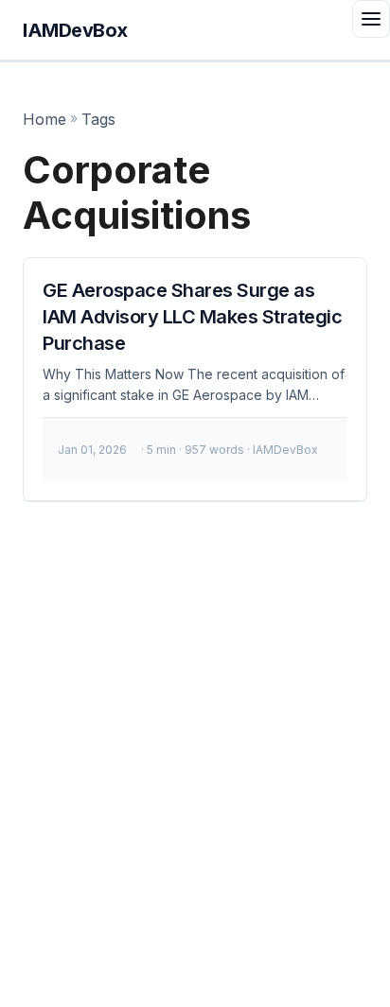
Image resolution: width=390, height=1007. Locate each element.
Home (44, 119)
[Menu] (371, 19)
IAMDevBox (75, 30)
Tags (98, 119)
